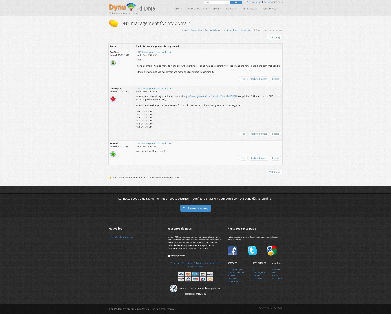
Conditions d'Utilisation (181, 263)
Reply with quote (258, 78)
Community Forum (213, 30)
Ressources (269, 8)
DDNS (177, 8)
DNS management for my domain (155, 52)
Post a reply (274, 37)
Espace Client (196, 30)
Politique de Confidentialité (206, 263)
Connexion (268, 2)
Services (227, 30)
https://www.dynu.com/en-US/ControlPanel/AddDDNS (210, 96)
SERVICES (231, 8)
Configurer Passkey (195, 208)
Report (275, 78)
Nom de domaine (197, 8)
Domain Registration (242, 30)
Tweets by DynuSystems (120, 237)
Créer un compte (254, 2)
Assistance (249, 8)
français (277, 2)
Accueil (185, 30)
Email (216, 8)
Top (243, 78)
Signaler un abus (195, 266)
